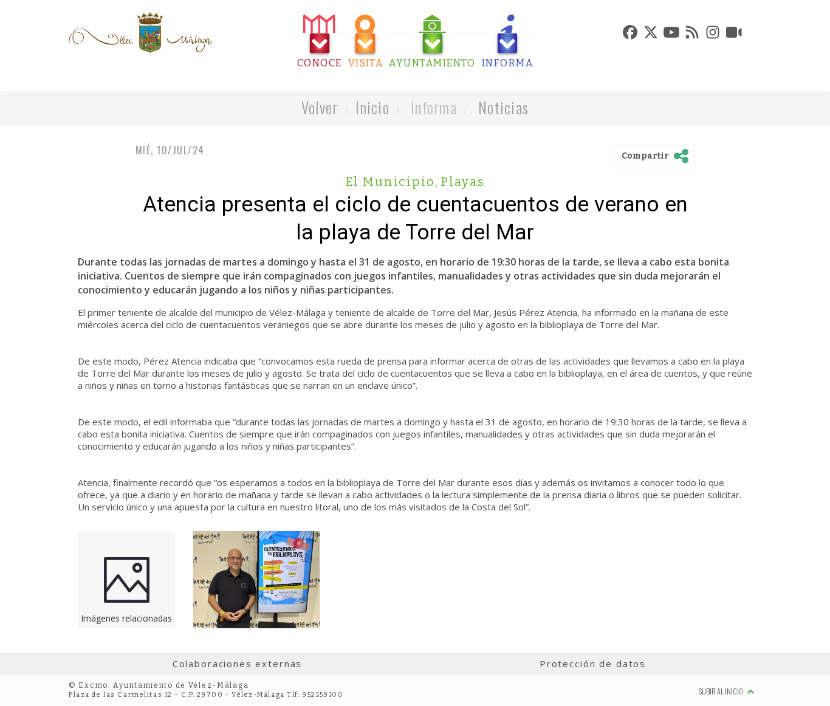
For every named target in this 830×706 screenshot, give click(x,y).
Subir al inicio (721, 691)
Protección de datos (593, 663)
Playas (462, 181)
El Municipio (392, 181)
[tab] (319, 42)
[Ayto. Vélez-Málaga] (140, 32)
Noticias (503, 107)
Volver (319, 107)
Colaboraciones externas (238, 663)
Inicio (372, 107)
